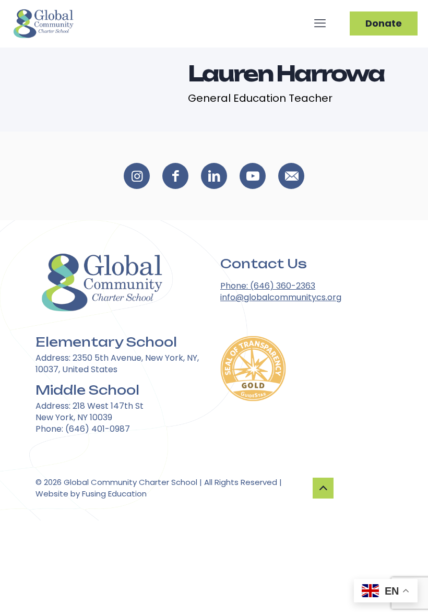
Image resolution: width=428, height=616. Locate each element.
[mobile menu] (320, 23)
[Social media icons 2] (214, 176)
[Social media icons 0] (137, 176)
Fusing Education (114, 493)
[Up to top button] (323, 488)
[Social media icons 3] (253, 176)
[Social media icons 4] (291, 176)
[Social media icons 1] (175, 176)
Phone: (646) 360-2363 (267, 286)
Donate (383, 23)
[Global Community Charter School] (42, 23)
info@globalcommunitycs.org (280, 297)
